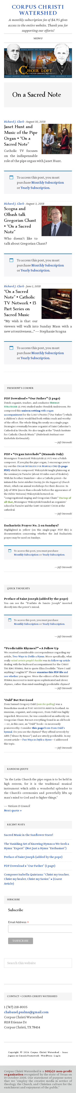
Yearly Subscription (35, 188)
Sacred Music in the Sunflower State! (28, 834)
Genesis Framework (29, 1055)
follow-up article (60, 660)
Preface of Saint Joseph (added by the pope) (33, 856)
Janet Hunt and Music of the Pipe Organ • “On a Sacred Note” (20, 135)
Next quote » (13, 810)
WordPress (46, 1055)
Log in (57, 1055)
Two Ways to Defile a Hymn (28, 656)
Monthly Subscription (47, 182)
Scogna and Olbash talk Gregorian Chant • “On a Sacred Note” (20, 220)
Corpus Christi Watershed (38, 10)
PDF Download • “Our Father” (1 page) (30, 865)
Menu (38, 38)
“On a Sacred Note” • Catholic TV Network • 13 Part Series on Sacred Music (20, 303)
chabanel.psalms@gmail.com (26, 1012)
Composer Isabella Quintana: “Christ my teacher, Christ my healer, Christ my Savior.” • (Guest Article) (36, 879)
